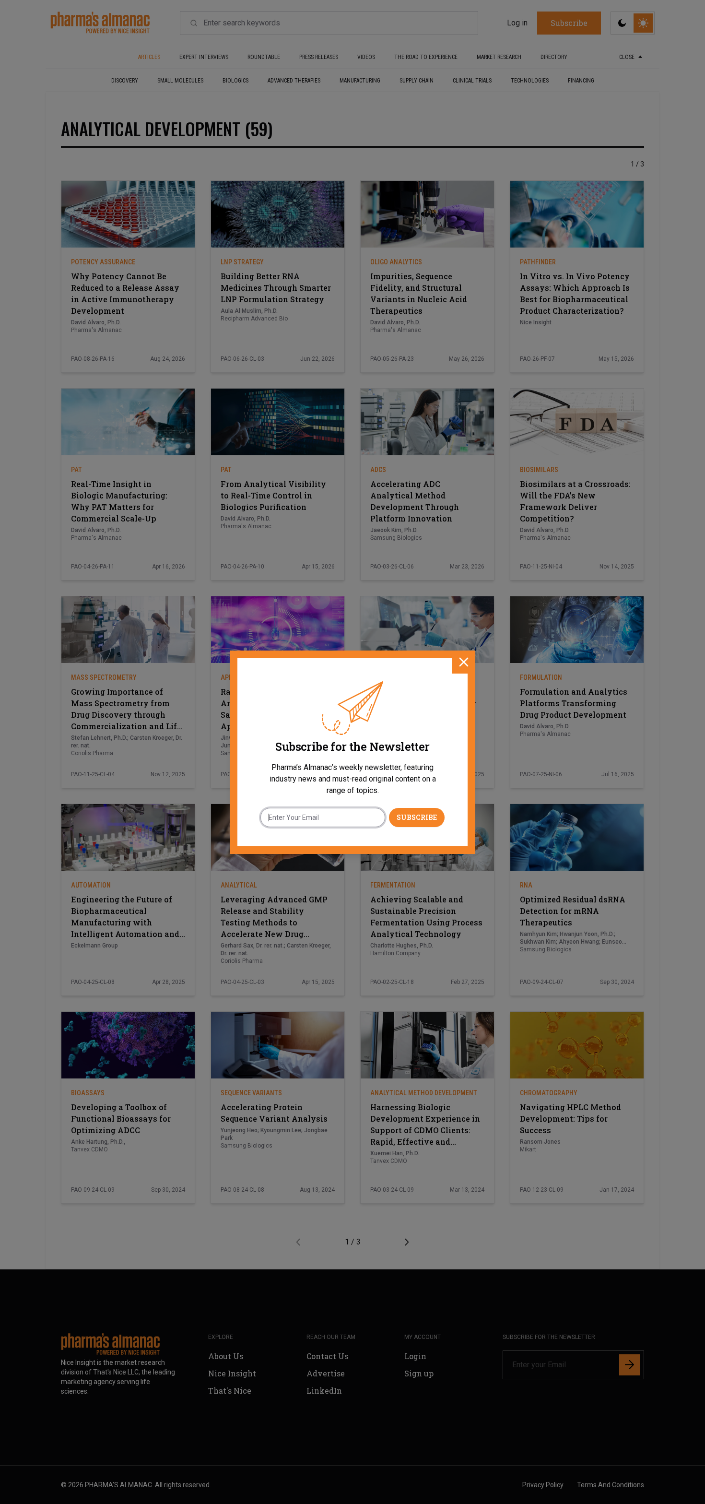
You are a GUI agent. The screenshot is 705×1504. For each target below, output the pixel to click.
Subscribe (417, 817)
